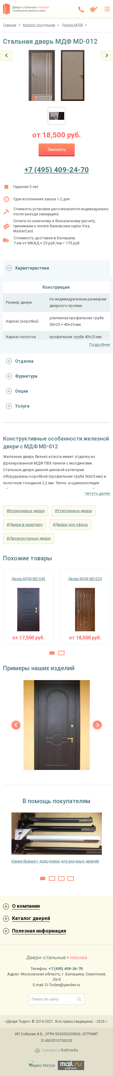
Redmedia (69, 1050)
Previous (16, 725)
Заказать (57, 149)
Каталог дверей (31, 918)
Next (97, 725)
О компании (26, 906)
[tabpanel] (28, 607)
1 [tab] (52, 653)
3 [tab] (61, 878)
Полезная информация (39, 931)
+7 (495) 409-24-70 (56, 170)
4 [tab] (70, 878)
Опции (21, 391)
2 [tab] (61, 653)
